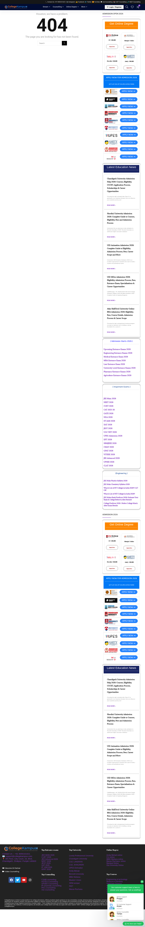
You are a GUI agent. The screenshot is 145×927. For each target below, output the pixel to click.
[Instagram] (30, 880)
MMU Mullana (74, 877)
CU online (110, 857)
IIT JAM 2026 (46, 867)
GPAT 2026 (46, 869)
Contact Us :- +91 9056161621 (16, 854)
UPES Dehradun (76, 868)
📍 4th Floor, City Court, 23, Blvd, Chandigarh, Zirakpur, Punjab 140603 (19, 860)
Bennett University (76, 874)
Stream (45, 7)
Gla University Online (115, 865)
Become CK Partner (12, 868)
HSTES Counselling (49, 882)
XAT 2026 (45, 865)
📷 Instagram (70, 2)
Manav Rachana (76, 889)
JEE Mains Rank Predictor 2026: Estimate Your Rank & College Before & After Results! (121, 498)
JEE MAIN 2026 (47, 855)
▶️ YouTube (96, 2)
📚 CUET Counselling (119, 2)
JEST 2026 (46, 863)
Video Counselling (12, 871)
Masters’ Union (75, 880)
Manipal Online (112, 863)
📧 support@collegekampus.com (17, 856)
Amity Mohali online (114, 855)
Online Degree (71, 7)
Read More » (111, 205)
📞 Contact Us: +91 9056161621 (55, 2)
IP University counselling (51, 886)
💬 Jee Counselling (107, 2)
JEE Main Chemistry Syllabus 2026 (117, 484)
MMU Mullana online (114, 859)
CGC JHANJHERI (76, 865)
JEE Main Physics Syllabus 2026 (115, 481)
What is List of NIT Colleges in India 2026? (119, 494)
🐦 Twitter (88, 2)
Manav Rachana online (116, 861)
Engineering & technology (116, 879)
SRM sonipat (74, 883)
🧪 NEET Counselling (133, 2)
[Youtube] (24, 880)
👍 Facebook (80, 2)
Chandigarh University (78, 859)
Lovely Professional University (81, 856)
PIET (71, 886)
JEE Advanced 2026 (49, 859)
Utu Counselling (47, 890)
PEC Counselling (48, 888)
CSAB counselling (48, 880)
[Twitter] (18, 880)
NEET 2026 (46, 861)
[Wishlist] (132, 7)
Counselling (57, 7)
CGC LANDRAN (76, 862)
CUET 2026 (46, 857)
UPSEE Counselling (49, 884)
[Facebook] (11, 880)
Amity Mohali (74, 871)
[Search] (64, 43)
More (83, 7)
